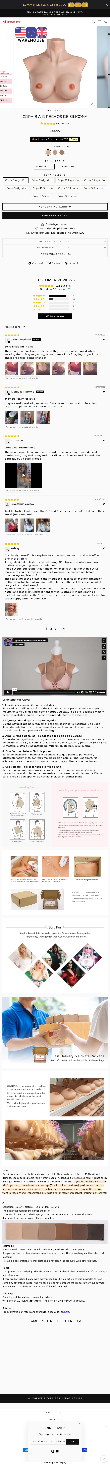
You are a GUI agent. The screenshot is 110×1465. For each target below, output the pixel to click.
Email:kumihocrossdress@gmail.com (71, 1185)
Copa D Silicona (94, 188)
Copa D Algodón (68, 180)
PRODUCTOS (54, 1412)
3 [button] (55, 628)
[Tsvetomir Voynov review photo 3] (43, 525)
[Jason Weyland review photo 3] (43, 369)
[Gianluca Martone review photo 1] (11, 417)
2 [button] (51, 628)
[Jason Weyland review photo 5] (74, 369)
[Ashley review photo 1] (11, 609)
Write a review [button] (55, 316)
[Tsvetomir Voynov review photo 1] (11, 525)
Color (55, 147)
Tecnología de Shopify (55, 1463)
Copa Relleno (55, 175)
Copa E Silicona (42, 196)
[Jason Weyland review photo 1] (11, 369)
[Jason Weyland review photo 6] (90, 369)
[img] (12, 335)
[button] (48, 123)
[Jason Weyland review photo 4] (58, 369)
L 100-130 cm (66, 166)
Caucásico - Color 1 (48, 152)
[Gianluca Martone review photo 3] (43, 417)
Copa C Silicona (68, 188)
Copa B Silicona (43, 188)
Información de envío (55, 248)
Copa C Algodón (42, 180)
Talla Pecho (55, 161)
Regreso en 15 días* (55, 241)
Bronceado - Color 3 (62, 152)
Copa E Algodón (94, 180)
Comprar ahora (55, 215)
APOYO (54, 1419)
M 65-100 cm (44, 166)
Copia (74, 139)
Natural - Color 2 (55, 152)
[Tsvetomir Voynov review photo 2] (27, 525)
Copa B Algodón (15, 180)
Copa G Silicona (67, 196)
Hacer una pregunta (55, 254)
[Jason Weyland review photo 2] (27, 369)
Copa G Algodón (16, 188)
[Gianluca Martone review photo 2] (27, 417)
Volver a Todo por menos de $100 (57, 1398)
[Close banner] (107, 4)
